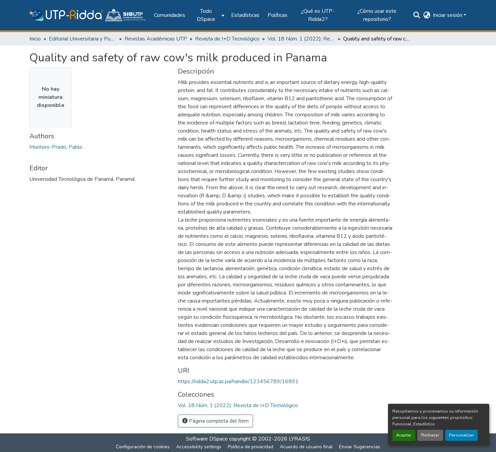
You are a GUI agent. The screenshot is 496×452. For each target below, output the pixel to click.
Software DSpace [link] (207, 439)
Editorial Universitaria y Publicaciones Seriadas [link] (82, 39)
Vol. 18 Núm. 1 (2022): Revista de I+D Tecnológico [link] (301, 39)
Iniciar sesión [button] (448, 15)
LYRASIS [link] (299, 439)
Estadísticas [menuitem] (245, 15)
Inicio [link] (35, 39)
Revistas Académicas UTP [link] (156, 39)
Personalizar (461, 435)
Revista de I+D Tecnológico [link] (227, 39)
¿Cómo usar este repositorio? (376, 15)
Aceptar (404, 435)
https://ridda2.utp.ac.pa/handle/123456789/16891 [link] (238, 381)
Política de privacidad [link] (250, 447)
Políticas (277, 15)
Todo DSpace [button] (206, 15)
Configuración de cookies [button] (143, 447)
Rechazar (430, 435)
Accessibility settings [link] (198, 447)
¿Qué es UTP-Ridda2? (318, 15)
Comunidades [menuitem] (169, 15)
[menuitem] (208, 15)
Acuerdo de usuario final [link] (306, 447)
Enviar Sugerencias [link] (359, 447)
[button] (88, 15)
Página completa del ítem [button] (218, 421)
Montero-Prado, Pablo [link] (55, 147)
